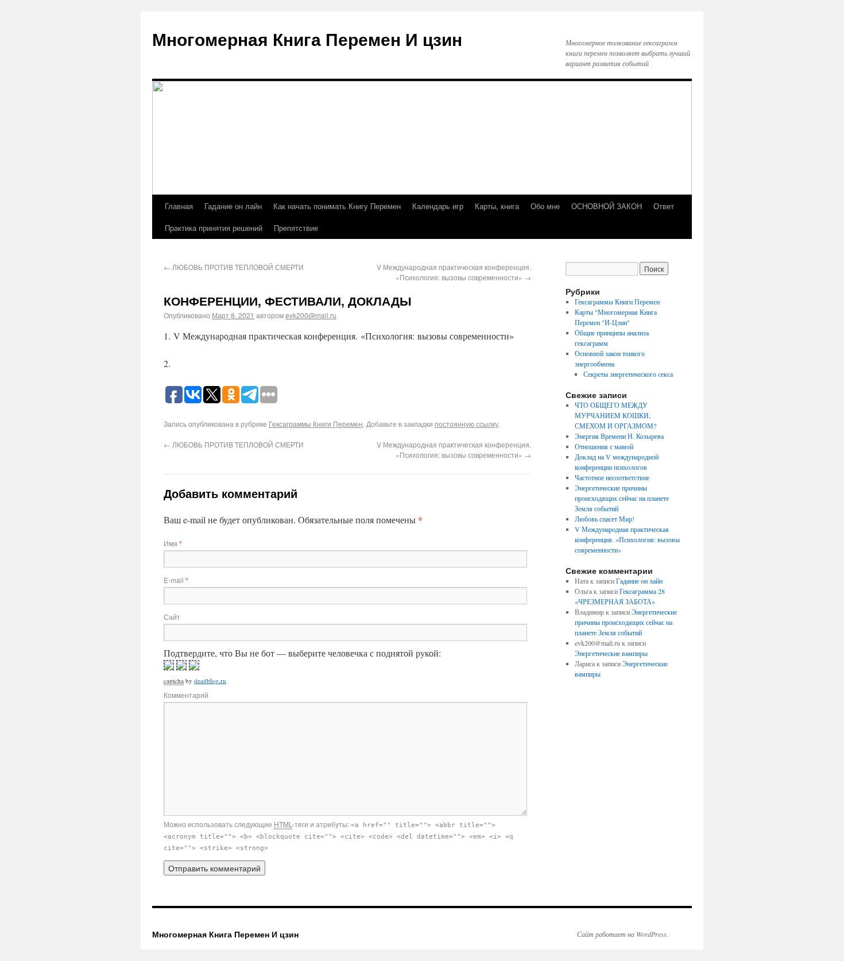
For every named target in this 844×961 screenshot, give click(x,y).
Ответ (663, 205)
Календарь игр (437, 205)
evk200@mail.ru (310, 315)
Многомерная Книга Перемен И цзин (307, 38)
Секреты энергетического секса (628, 374)
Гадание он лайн (233, 205)
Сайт (172, 617)
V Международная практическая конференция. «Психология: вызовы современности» (454, 272)
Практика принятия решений (213, 227)
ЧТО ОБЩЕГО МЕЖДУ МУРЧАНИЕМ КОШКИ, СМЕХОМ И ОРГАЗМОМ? (615, 415)
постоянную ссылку (466, 424)
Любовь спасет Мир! (604, 518)
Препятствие (296, 227)
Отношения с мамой (604, 446)
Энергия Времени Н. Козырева (619, 436)
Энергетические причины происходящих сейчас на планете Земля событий (622, 498)
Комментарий (186, 695)
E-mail (176, 580)
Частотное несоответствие (612, 477)
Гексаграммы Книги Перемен (316, 424)
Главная (179, 205)
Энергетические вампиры (611, 653)
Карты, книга (497, 205)
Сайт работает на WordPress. (622, 934)
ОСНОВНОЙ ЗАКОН (606, 205)
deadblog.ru (210, 680)
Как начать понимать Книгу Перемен (337, 205)
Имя (173, 543)
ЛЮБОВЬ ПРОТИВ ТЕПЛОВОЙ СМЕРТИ (234, 267)
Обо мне (545, 205)
